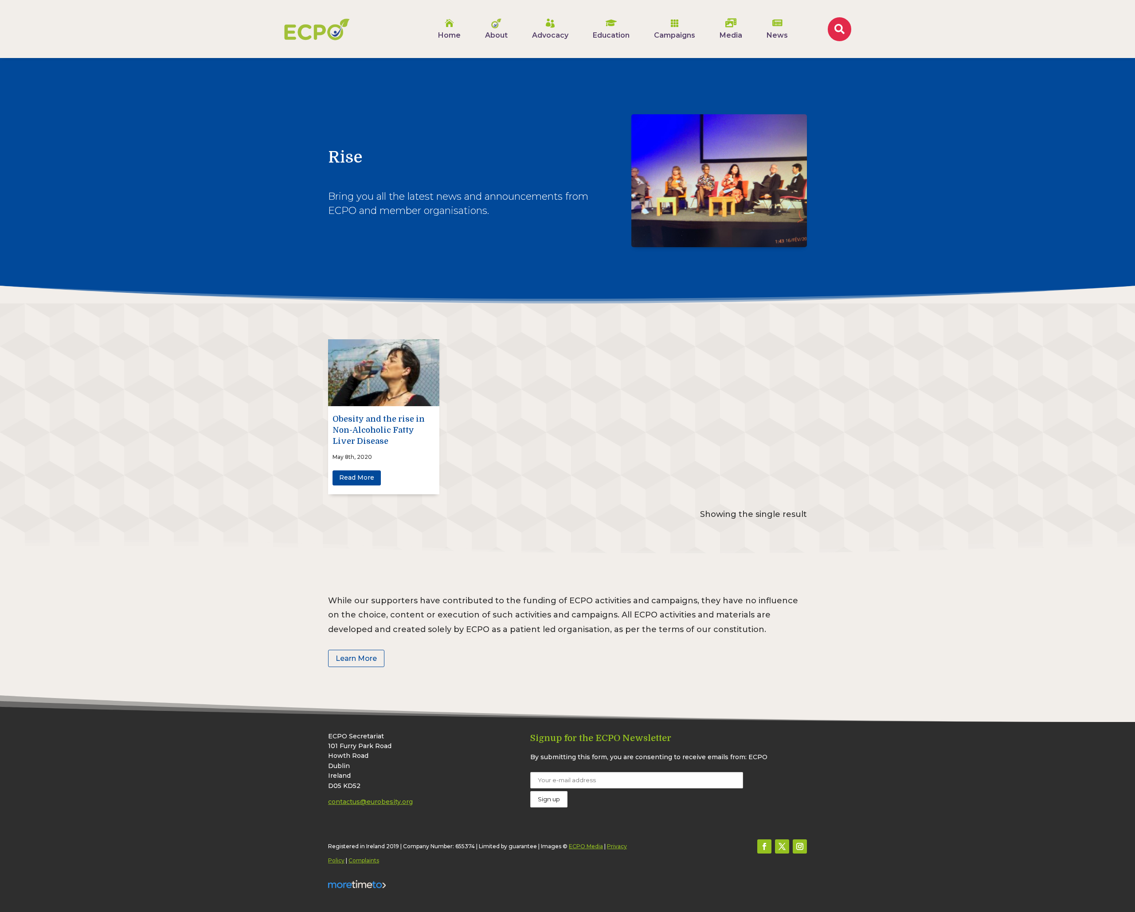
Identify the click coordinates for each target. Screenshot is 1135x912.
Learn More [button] (356, 658)
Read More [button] (356, 477)
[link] (317, 29)
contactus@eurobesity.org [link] (370, 802)
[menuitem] (449, 29)
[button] (764, 846)
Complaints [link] (363, 860)
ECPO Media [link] (586, 846)
